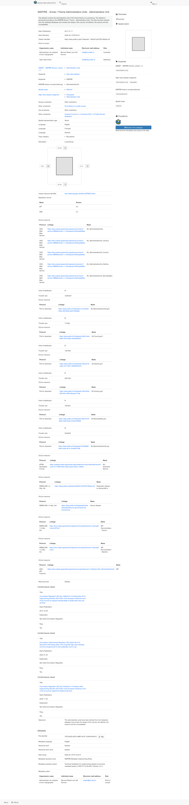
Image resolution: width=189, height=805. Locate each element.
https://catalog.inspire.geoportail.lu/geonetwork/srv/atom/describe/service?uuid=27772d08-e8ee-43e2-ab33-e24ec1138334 (75, 465)
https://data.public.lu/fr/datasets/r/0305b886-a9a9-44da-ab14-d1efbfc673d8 (74, 447)
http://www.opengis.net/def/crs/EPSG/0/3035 (80, 193)
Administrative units (73, 68)
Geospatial (70, 95)
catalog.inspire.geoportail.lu (46, 3)
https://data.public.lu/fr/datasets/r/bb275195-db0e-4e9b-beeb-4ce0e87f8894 (74, 420)
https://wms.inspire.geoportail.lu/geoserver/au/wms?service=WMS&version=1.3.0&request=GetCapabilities (66, 230)
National (69, 89)
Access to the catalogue (134, 127)
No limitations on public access (75, 106)
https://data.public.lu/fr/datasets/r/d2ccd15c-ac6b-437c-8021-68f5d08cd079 (75, 365)
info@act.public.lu (88, 52)
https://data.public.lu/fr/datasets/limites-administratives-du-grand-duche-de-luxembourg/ (74, 507)
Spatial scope (43, 89)
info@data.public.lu (88, 59)
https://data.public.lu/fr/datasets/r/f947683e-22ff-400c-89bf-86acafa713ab (75, 392)
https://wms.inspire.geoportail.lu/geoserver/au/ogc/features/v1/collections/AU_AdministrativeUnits (80, 569)
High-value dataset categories (48, 95)
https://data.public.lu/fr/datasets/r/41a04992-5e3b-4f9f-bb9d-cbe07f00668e (73, 310)
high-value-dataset (72, 74)
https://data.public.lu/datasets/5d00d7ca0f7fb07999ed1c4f (75, 486)
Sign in (154, 4)
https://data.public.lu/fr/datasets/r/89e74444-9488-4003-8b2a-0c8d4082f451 (74, 337)
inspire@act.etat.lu (89, 780)
